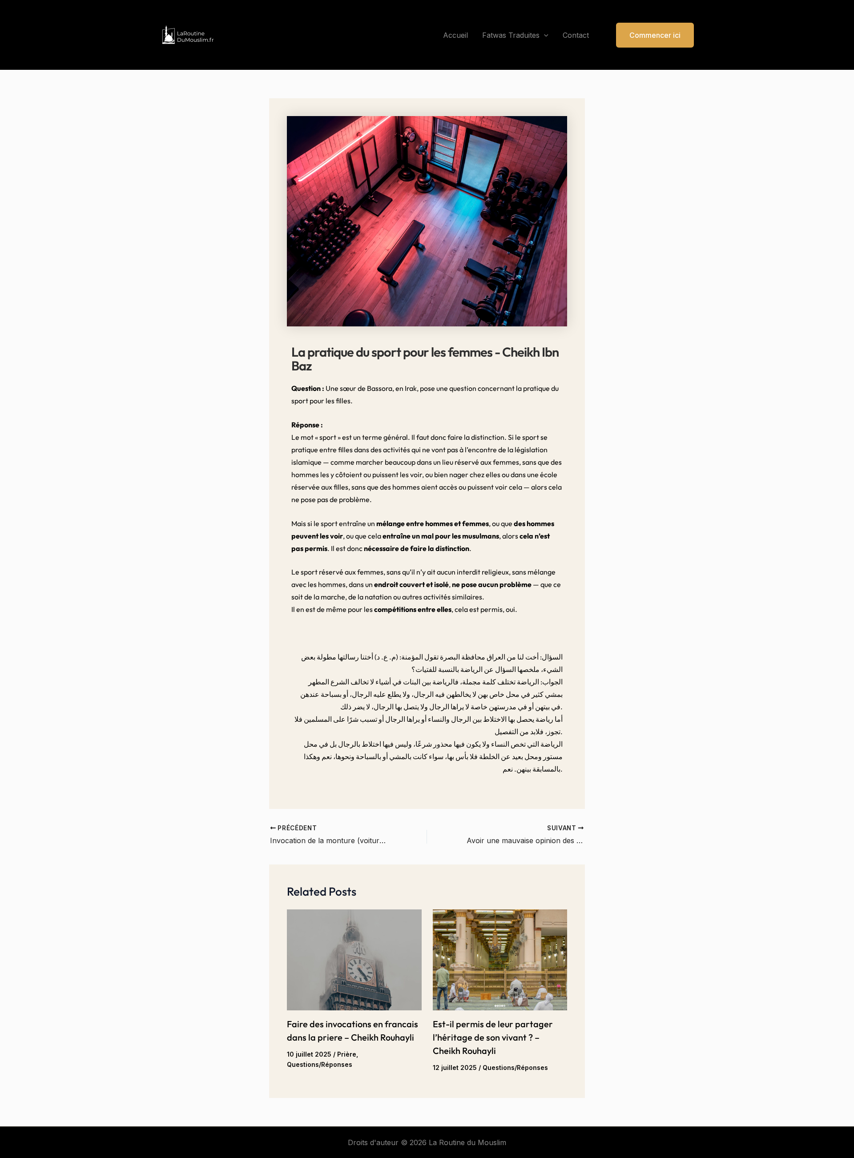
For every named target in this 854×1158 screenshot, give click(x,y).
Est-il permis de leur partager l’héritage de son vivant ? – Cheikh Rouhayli (493, 1037)
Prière (346, 1054)
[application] (544, 35)
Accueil (455, 35)
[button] (649, 35)
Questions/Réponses (319, 1064)
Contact (576, 35)
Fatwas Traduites (511, 35)
